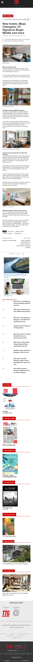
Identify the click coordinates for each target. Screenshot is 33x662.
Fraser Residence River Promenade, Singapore (15, 564)
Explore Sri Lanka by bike (9, 240)
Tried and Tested (8, 541)
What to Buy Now (9, 571)
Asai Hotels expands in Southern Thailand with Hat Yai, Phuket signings (21, 370)
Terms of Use (20, 636)
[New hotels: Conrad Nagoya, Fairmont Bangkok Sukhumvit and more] (16, 583)
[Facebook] (9, 6)
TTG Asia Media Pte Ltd (16, 660)
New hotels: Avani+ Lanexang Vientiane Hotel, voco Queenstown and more (22, 336)
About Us (3, 634)
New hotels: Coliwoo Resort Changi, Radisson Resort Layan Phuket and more (22, 344)
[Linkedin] (16, 6)
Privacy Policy (9, 636)
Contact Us (12, 634)
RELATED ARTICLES (10, 299)
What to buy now (7, 16)
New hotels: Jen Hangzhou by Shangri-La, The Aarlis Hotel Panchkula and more (22, 319)
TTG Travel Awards (23, 634)
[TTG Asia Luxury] (10, 496)
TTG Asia (6, 35)
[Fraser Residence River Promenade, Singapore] (16, 553)
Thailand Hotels (17, 233)
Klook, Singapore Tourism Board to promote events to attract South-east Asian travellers (23, 244)
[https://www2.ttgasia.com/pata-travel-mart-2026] (10, 432)
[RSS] (23, 6)
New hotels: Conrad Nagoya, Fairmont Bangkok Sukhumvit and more (22, 303)
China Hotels (11, 231)
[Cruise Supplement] (10, 464)
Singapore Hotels (19, 231)
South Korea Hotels (7, 233)
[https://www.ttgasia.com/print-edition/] (10, 399)
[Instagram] (13, 6)
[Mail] (20, 6)
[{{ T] (16, 19)
